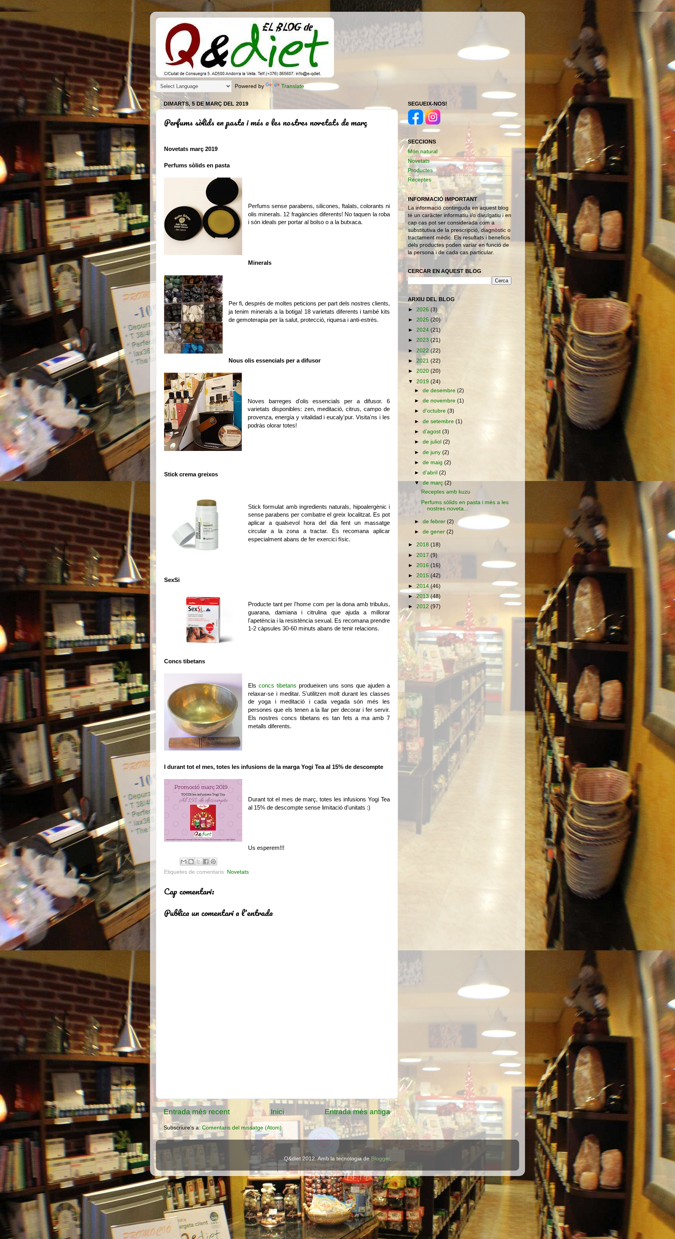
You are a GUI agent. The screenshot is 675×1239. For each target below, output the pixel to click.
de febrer (435, 521)
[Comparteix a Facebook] (206, 862)
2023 (423, 340)
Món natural (423, 151)
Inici (277, 1112)
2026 (423, 309)
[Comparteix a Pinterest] (213, 862)
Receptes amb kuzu (445, 492)
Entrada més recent (197, 1112)
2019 (423, 381)
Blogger (380, 1159)
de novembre (440, 401)
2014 (423, 586)
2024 (423, 330)
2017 (423, 555)
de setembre (439, 421)
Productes (420, 170)
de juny (432, 452)
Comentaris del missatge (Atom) (242, 1128)
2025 (423, 320)
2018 (423, 545)
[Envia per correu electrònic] (184, 862)
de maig (433, 462)
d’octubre (435, 411)
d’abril (431, 473)
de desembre (440, 390)
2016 (423, 565)
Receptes (419, 180)
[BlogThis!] (191, 862)
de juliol (433, 442)
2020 (423, 371)
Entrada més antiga (357, 1112)
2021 (423, 361)
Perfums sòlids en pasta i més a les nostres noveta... (465, 505)
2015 (423, 575)
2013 (423, 596)
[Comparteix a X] (198, 862)
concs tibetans (277, 685)
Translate (292, 86)
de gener (434, 532)
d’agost (432, 432)
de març (434, 483)
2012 (423, 606)
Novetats (238, 872)
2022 (423, 351)
